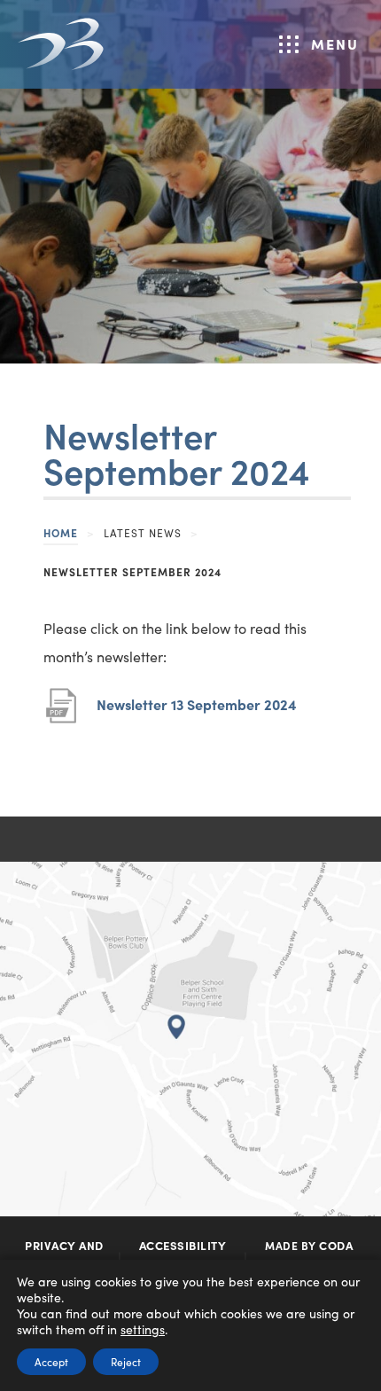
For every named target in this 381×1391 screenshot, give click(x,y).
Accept (51, 1361)
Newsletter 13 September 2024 (197, 712)
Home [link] (60, 532)
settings (143, 1329)
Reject (126, 1361)
